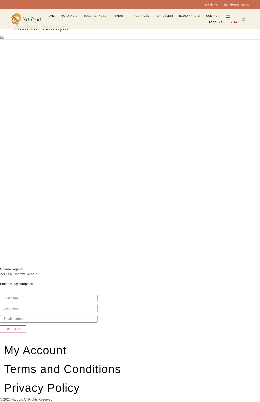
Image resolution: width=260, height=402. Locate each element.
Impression (164, 15)
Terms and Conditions (62, 369)
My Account (35, 350)
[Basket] (243, 19)
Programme (141, 15)
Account (215, 22)
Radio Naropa (189, 15)
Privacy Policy (42, 387)
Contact (212, 15)
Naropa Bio (69, 15)
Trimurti (119, 15)
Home (51, 15)
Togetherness (95, 15)
